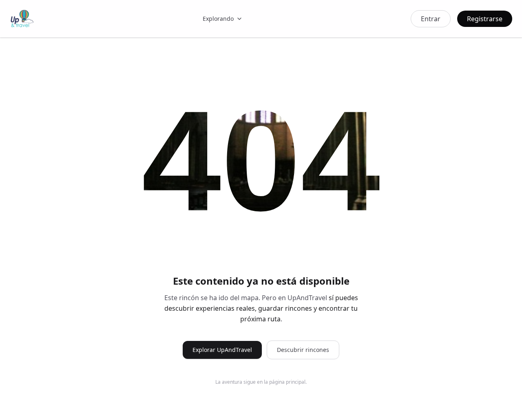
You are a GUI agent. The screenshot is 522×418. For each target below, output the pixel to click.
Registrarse (484, 18)
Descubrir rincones (303, 350)
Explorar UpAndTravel (222, 350)
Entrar (430, 18)
